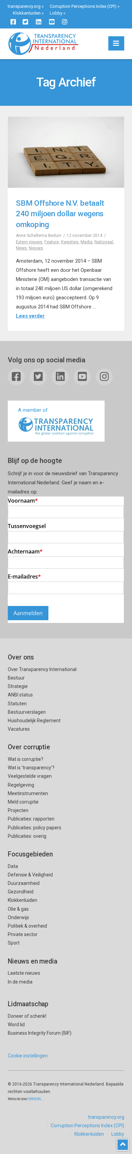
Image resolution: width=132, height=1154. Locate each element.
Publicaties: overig (27, 836)
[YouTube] (51, 21)
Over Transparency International (42, 669)
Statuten (17, 703)
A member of (33, 410)
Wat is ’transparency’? (31, 767)
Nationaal (103, 242)
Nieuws (36, 248)
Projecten (18, 810)
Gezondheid (21, 891)
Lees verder (30, 316)
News (21, 248)
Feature (51, 242)
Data (13, 866)
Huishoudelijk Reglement (34, 720)
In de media (20, 982)
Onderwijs (18, 917)
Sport (14, 943)
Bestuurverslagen (27, 712)
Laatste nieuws (24, 973)
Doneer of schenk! (27, 1016)
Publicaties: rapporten (31, 819)
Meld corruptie (23, 802)
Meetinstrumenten (28, 793)
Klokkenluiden (27, 13)
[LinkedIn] (38, 21)
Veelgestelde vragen (30, 776)
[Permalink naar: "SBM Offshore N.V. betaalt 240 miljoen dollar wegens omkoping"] (66, 152)
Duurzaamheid (24, 883)
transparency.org (24, 6)
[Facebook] (13, 21)
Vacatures (19, 729)
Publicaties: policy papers (34, 827)
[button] (116, 43)
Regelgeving (21, 785)
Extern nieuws (29, 242)
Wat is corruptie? (25, 759)
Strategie (18, 686)
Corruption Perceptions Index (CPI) (83, 6)
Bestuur (16, 678)
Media (86, 242)
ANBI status (20, 694)
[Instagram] (64, 21)
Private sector (23, 934)
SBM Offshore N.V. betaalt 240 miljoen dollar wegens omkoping (60, 214)
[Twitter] (25, 21)
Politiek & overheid (27, 926)
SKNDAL (35, 1099)
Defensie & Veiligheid (30, 874)
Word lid (16, 1024)
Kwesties (70, 242)
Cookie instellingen (28, 1055)
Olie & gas (18, 909)
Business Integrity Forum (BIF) (39, 1033)
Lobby (56, 13)
